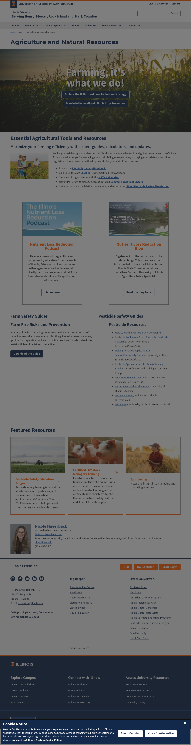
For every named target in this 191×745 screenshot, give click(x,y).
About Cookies (130, 734)
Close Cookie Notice (161, 734)
